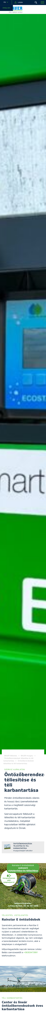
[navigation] (6, 2)
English (6, 8)
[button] (42, 2)
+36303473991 (31, 952)
